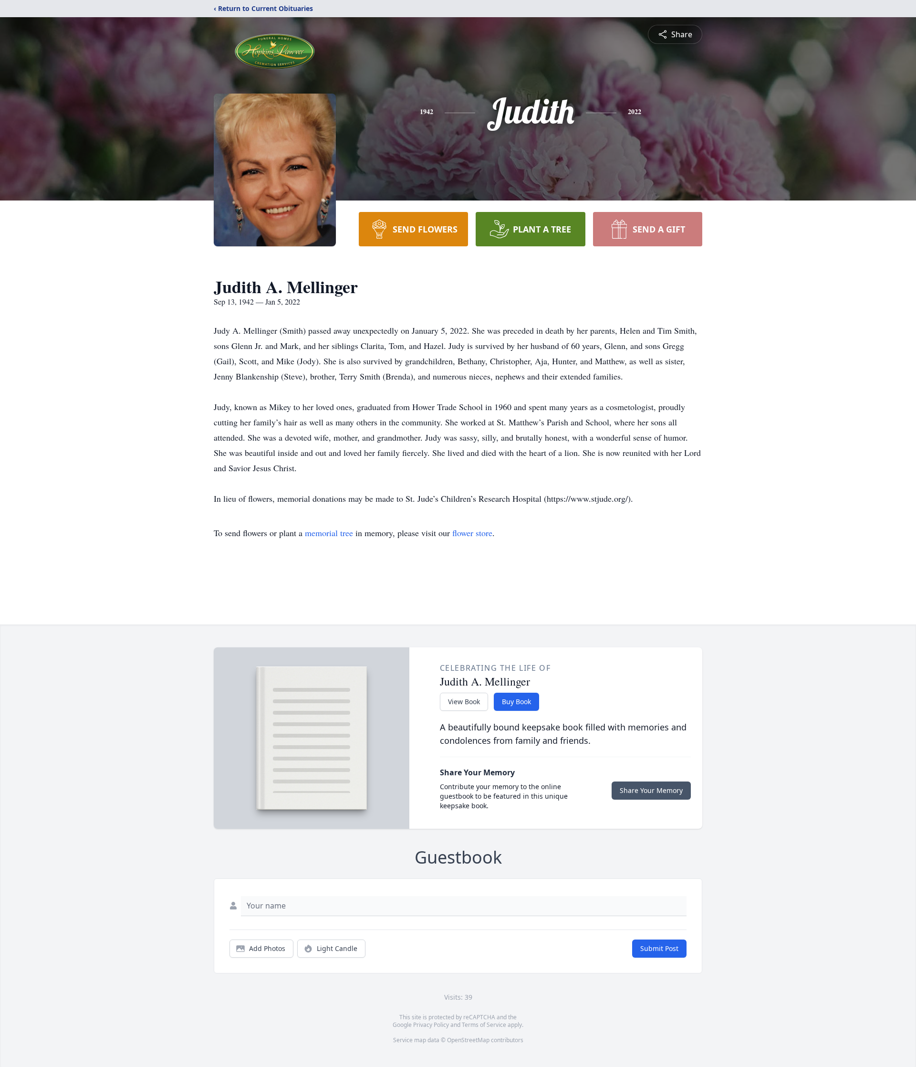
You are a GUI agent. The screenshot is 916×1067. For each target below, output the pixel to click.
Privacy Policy (431, 1025)
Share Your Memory (651, 790)
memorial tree (329, 533)
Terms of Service (484, 1025)
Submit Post (659, 948)
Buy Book (516, 701)
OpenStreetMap (468, 1040)
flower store (472, 533)
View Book (464, 701)
